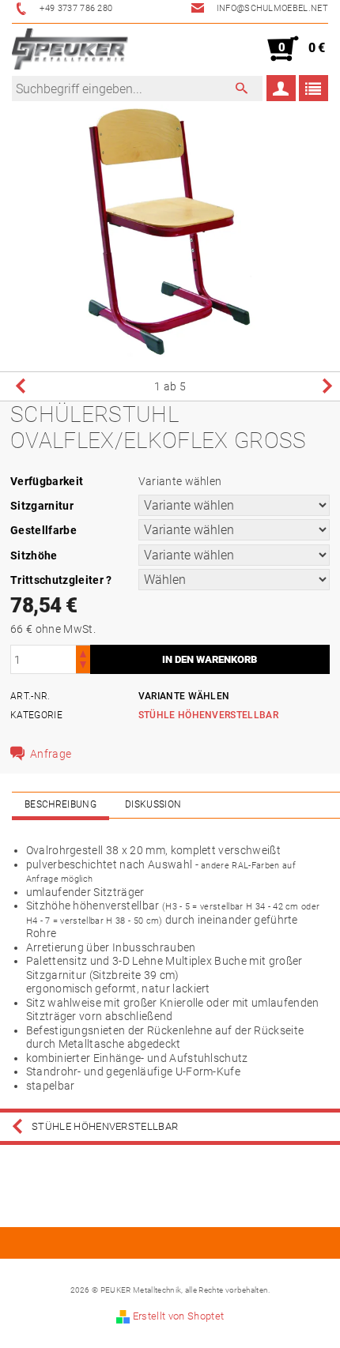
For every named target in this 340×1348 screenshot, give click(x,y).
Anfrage (50, 753)
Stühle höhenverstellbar (208, 715)
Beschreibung (60, 804)
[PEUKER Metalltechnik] (70, 49)
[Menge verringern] (83, 666)
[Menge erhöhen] (83, 652)
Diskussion (153, 804)
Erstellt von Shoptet (178, 1316)
